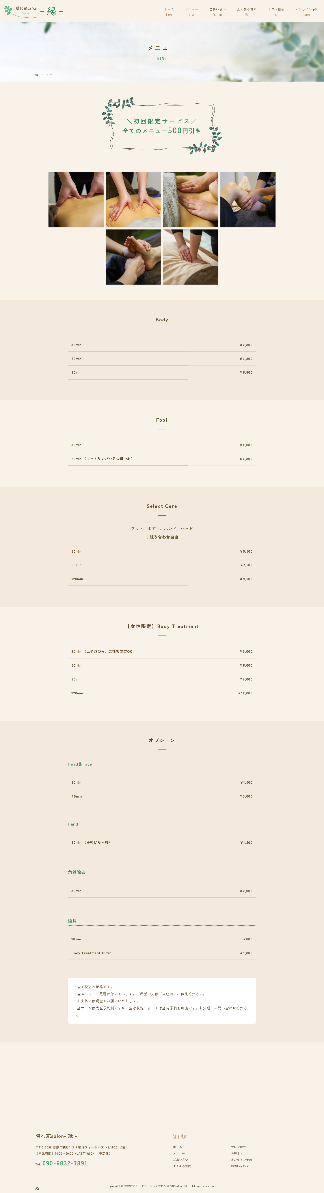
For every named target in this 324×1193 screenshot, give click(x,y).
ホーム (169, 9)
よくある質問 (247, 9)
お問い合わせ (240, 1166)
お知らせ (237, 1153)
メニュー (191, 9)
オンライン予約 (306, 9)
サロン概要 (276, 9)
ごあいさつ (217, 9)
